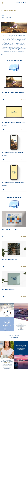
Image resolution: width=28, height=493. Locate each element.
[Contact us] (21, 2)
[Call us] (23, 2)
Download (23, 99)
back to (10, 10)
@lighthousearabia (14, 337)
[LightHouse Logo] (2, 2)
